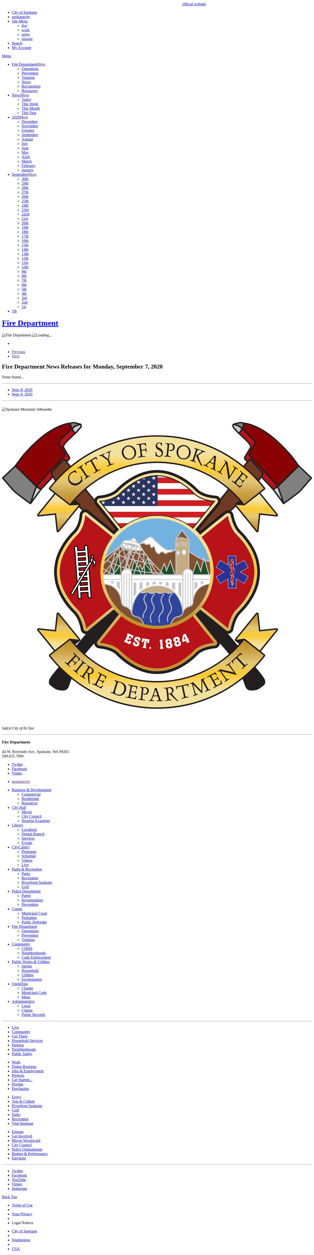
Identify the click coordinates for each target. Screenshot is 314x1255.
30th (25, 179)
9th (24, 271)
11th (25, 263)
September (30, 135)
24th (25, 205)
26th (25, 196)
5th (24, 289)
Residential (30, 799)
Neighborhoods (34, 953)
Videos (27, 860)
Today (26, 99)
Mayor (27, 812)
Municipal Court (34, 913)
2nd (24, 302)
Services (28, 838)
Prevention (30, 73)
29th (25, 183)
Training (28, 77)
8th (24, 276)
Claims (27, 1010)
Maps (26, 997)
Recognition (31, 86)
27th (25, 192)
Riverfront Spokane (37, 882)
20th (25, 223)
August (27, 139)
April (26, 157)
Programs (29, 851)
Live (25, 865)
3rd (24, 298)
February (29, 166)
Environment (32, 979)
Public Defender (34, 922)
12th (25, 258)
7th (24, 280)
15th (25, 245)
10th (25, 267)
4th (24, 293)
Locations (29, 829)
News (26, 82)
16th (25, 241)
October (28, 130)
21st (25, 218)
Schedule (29, 856)
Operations (30, 69)
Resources (30, 91)
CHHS (27, 948)
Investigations (32, 900)
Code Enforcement (36, 957)
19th (25, 227)
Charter (27, 988)
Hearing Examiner (36, 821)
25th (25, 201)
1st (24, 307)
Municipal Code (34, 993)
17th (25, 236)
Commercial (31, 794)
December (30, 122)
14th (25, 249)
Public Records (33, 1015)
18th (25, 232)
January (28, 170)
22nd (25, 214)
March (27, 161)
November (30, 126)
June (25, 148)
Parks (26, 874)
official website (194, 4)
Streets (27, 966)
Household (30, 970)
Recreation (30, 878)
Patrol (26, 896)
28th (25, 188)
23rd (25, 210)
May (25, 152)
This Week (30, 104)
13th (25, 254)
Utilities (28, 975)
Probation (29, 918)
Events (27, 843)
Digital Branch (33, 834)
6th (24, 285)
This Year (29, 113)
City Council (31, 816)
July (25, 144)
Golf (25, 887)
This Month (31, 108)
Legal (26, 1006)
